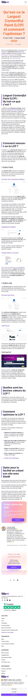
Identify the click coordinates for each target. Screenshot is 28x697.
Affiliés (3, 673)
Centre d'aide (5, 641)
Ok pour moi (14, 694)
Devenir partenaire (6, 668)
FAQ (2, 646)
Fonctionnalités (5, 625)
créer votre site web (15, 58)
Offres (3, 618)
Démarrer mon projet (7, 632)
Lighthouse (5, 326)
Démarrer (18, 520)
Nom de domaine (6, 627)
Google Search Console (9, 253)
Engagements (5, 655)
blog (13, 79)
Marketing (14, 41)
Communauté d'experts (7, 643)
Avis (2, 620)
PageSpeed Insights (8, 227)
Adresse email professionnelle (9, 630)
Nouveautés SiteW (6, 657)
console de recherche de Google (12, 267)
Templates (4, 623)
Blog (2, 639)
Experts (3, 671)
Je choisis (14, 691)
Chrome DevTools (7, 295)
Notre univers (5, 652)
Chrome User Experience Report (12, 179)
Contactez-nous (5, 662)
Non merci (14, 689)
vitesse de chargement (9, 55)
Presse (3, 659)
